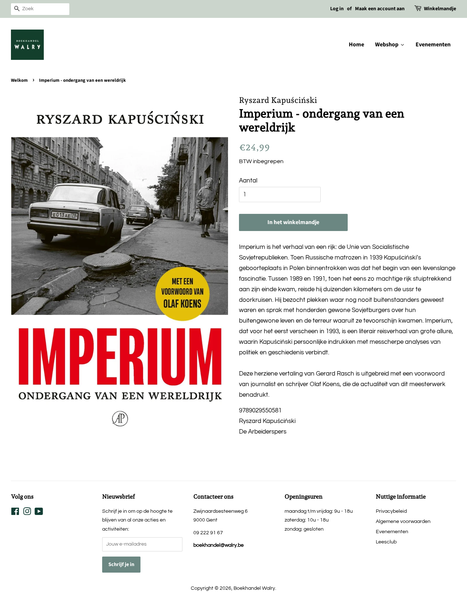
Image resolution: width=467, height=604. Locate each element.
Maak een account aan (380, 8)
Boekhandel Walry (254, 588)
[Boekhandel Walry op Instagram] (27, 513)
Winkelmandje (440, 8)
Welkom (19, 80)
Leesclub (386, 542)
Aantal (248, 180)
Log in (337, 8)
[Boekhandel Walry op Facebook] (15, 513)
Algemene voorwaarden (403, 521)
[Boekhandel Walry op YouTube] (39, 513)
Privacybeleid (391, 511)
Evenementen (392, 531)
